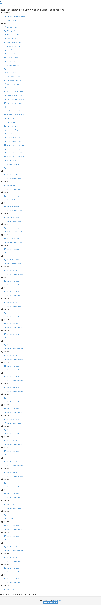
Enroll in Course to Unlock (50, 602)
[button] (1, 1)
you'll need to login (57, 600)
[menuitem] (1, 3)
